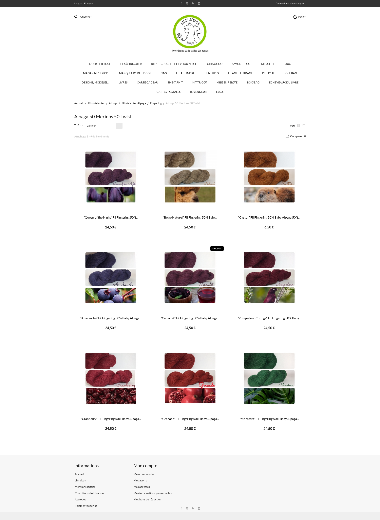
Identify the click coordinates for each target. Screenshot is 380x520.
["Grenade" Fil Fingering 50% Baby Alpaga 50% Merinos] (190, 378)
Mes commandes (144, 474)
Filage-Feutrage (240, 73)
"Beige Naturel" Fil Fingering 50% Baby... (190, 217)
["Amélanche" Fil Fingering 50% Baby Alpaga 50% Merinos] (110, 278)
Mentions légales (84, 486)
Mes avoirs (140, 480)
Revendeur (198, 91)
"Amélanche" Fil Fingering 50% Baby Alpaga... (110, 318)
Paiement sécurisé (85, 505)
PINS (164, 73)
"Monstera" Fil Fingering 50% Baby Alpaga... (269, 419)
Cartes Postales (168, 91)
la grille (299, 126)
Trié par (79, 125)
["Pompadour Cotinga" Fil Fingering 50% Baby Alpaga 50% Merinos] (269, 278)
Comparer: (298, 136)
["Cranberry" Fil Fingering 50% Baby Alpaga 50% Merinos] (110, 378)
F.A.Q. (219, 91)
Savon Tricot (242, 63)
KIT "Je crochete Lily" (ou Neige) (174, 63)
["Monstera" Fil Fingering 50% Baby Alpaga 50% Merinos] (269, 378)
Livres (123, 82)
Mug (287, 63)
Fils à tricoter (131, 63)
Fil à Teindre (185, 73)
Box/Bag (253, 82)
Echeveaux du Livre (283, 82)
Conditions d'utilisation (89, 493)
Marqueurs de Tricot (135, 73)
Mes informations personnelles (153, 493)
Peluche (268, 73)
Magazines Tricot (96, 73)
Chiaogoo (214, 63)
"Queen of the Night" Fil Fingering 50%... (111, 217)
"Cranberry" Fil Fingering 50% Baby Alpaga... (111, 419)
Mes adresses (142, 486)
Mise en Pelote (227, 82)
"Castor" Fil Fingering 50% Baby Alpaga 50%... (269, 217)
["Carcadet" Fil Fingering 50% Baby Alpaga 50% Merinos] (190, 278)
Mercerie (268, 63)
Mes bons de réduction (148, 499)
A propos (80, 499)
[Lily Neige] (190, 33)
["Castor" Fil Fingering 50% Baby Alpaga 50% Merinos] (269, 177)
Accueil (79, 103)
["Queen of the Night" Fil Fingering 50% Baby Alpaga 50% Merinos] (110, 177)
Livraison (80, 480)
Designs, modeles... (95, 82)
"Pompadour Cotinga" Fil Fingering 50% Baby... (269, 318)
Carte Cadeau (147, 82)
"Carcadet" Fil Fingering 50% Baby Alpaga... (190, 318)
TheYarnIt (175, 82)
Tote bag (290, 73)
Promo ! (217, 248)
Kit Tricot (199, 82)
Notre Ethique (100, 63)
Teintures (211, 73)
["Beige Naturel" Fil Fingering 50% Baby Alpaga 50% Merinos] (190, 177)
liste (303, 127)
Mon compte (145, 465)
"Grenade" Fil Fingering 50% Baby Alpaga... (190, 419)
